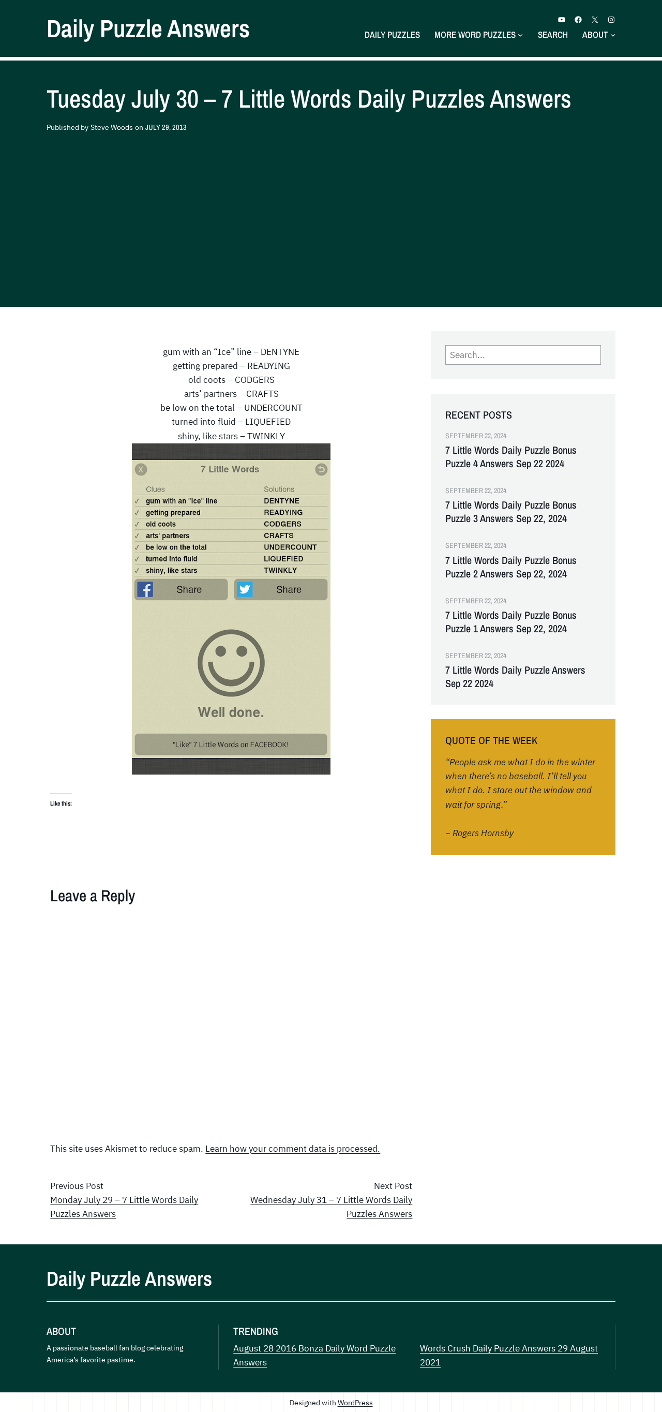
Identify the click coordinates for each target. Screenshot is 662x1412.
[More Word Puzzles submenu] (520, 34)
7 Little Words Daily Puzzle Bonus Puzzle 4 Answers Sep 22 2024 (511, 456)
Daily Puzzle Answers (148, 28)
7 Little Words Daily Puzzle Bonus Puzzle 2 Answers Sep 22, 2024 (511, 567)
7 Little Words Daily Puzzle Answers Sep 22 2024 (515, 676)
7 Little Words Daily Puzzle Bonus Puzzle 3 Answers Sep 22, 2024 (511, 511)
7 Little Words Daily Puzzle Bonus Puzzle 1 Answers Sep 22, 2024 (511, 621)
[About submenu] (612, 34)
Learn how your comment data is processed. (292, 1148)
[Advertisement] (331, 220)
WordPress (355, 1402)
